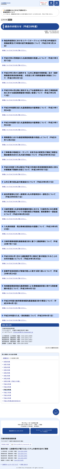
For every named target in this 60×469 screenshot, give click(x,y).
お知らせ (6, 358)
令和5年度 (7, 370)
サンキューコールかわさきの (44, 431)
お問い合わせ (24, 464)
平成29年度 (7, 387)
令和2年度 (7, 378)
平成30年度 (7, 384)
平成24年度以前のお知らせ (12, 401)
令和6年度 (7, 367)
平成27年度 (7, 392)
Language (51, 4)
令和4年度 (7, 373)
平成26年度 (7, 395)
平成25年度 (7, 398)
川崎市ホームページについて (10, 464)
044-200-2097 (22, 458)
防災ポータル (44, 3)
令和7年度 (7, 364)
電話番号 (16, 430)
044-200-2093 (22, 455)
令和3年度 (7, 375)
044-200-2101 (22, 453)
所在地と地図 (5, 444)
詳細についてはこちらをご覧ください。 (14, 50)
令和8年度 (7, 361)
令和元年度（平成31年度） (12, 381)
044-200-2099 (22, 451)
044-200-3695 (19, 460)
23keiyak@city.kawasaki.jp (23, 332)
